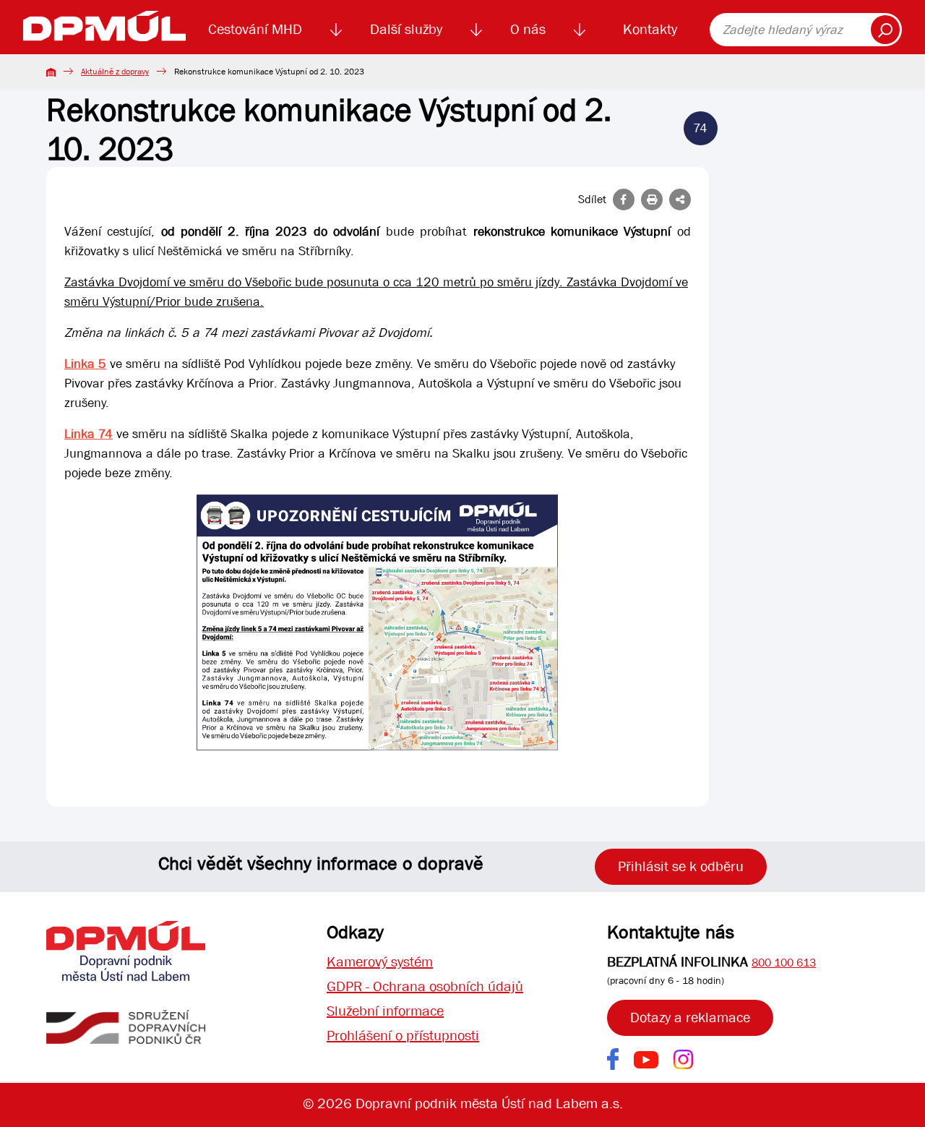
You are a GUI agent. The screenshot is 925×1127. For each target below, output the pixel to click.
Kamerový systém (380, 962)
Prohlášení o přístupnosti (403, 1036)
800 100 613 (784, 962)
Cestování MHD (255, 29)
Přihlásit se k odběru (681, 866)
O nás (528, 29)
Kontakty (650, 29)
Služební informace (385, 1011)
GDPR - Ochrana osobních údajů (425, 986)
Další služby (406, 29)
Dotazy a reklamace (690, 1017)
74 (700, 128)
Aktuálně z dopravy (115, 71)
